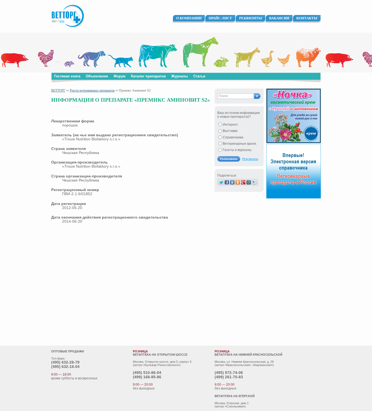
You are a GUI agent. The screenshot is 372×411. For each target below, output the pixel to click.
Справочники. (233, 137)
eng (61, 21)
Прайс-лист (220, 18)
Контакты (306, 18)
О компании (189, 18)
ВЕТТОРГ (58, 90)
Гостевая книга (67, 76)
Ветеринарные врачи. (240, 144)
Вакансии (279, 18)
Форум (120, 76)
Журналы (179, 76)
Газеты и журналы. (237, 150)
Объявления (97, 76)
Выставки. (230, 131)
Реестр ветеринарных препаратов (92, 90)
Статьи (199, 76)
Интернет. (231, 124)
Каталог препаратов (148, 76)
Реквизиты (250, 18)
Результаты (250, 159)
